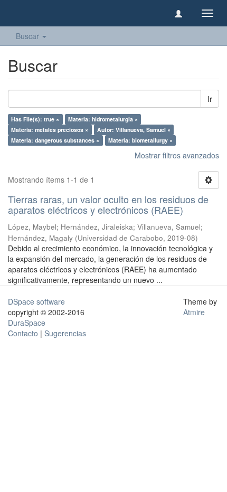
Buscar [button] (28, 36)
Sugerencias (65, 333)
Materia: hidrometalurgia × (103, 119)
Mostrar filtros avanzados (177, 155)
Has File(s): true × (35, 119)
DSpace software (36, 301)
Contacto (23, 333)
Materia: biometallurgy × (140, 140)
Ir (209, 98)
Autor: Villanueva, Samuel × (134, 130)
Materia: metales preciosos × (49, 130)
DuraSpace (26, 322)
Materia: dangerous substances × (55, 140)
